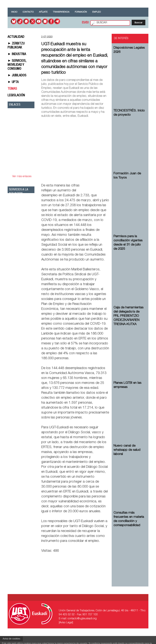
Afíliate (43, 12)
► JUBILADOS (17, 75)
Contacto (28, 12)
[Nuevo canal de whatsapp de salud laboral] (129, 479)
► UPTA (13, 82)
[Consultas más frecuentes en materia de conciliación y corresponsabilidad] (129, 550)
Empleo (96, 12)
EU (87, 22)
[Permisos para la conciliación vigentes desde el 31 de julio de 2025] (129, 274)
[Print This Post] (107, 176)
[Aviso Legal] (66, 622)
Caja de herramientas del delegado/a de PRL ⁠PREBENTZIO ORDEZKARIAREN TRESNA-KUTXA (128, 316)
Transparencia (61, 12)
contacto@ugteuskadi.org (82, 618)
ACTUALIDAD (16, 37)
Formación (81, 12)
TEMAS (12, 89)
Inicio (14, 12)
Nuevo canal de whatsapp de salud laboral (127, 450)
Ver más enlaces (21, 176)
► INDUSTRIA (17, 54)
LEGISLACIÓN (16, 95)
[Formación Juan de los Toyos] (129, 202)
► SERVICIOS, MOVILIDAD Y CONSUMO (17, 65)
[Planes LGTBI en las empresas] (129, 412)
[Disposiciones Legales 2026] (129, 77)
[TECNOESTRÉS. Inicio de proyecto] (129, 140)
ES (83, 22)
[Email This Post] (87, 176)
